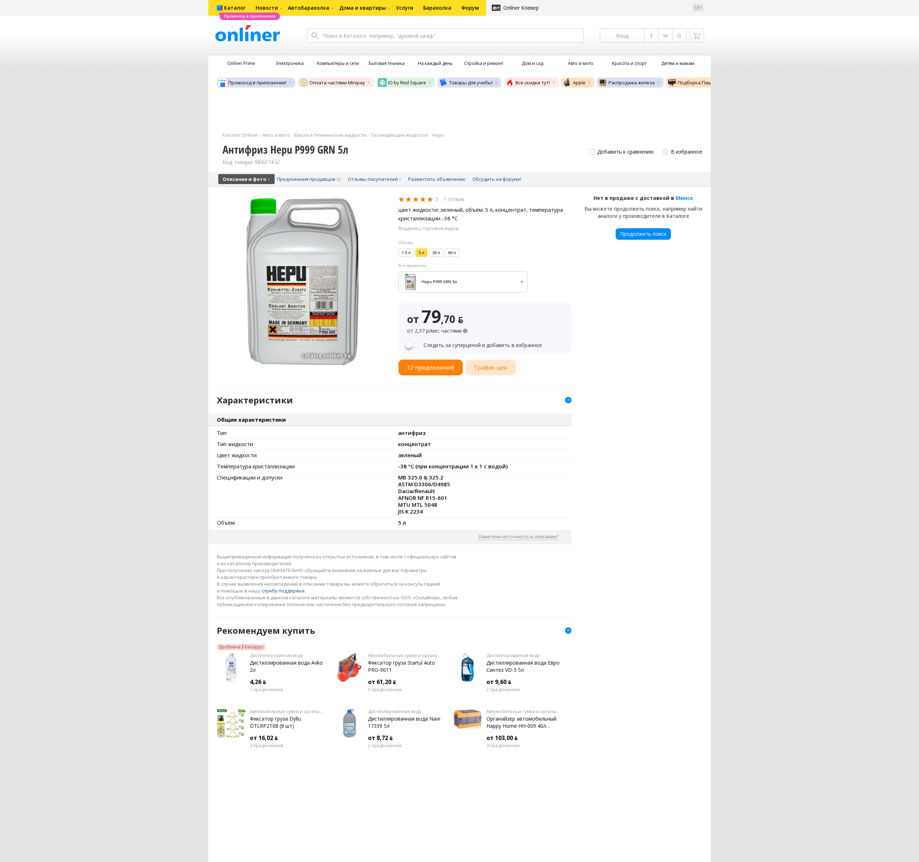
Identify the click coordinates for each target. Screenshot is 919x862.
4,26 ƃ (258, 682)
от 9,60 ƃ (498, 682)
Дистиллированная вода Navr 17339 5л (404, 722)
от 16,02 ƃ (264, 738)
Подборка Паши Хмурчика (708, 82)
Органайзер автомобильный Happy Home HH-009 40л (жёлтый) (521, 722)
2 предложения (503, 689)
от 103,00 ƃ (502, 738)
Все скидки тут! (533, 82)
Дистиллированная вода (276, 655)
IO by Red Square (407, 82)
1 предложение (266, 689)
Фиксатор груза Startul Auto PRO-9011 (401, 666)
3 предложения (384, 689)
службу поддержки (283, 590)
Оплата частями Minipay (337, 82)
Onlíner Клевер (521, 7)
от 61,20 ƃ (382, 682)
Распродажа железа (631, 82)
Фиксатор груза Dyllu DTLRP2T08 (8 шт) (275, 722)
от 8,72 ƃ (380, 738)
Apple (579, 82)
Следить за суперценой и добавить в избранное (483, 345)
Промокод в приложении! (257, 82)
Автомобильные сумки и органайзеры (405, 655)
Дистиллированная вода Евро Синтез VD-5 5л (523, 666)
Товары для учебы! (471, 82)
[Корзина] (697, 35)
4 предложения (503, 745)
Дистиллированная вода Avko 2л (286, 666)
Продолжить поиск (643, 233)
